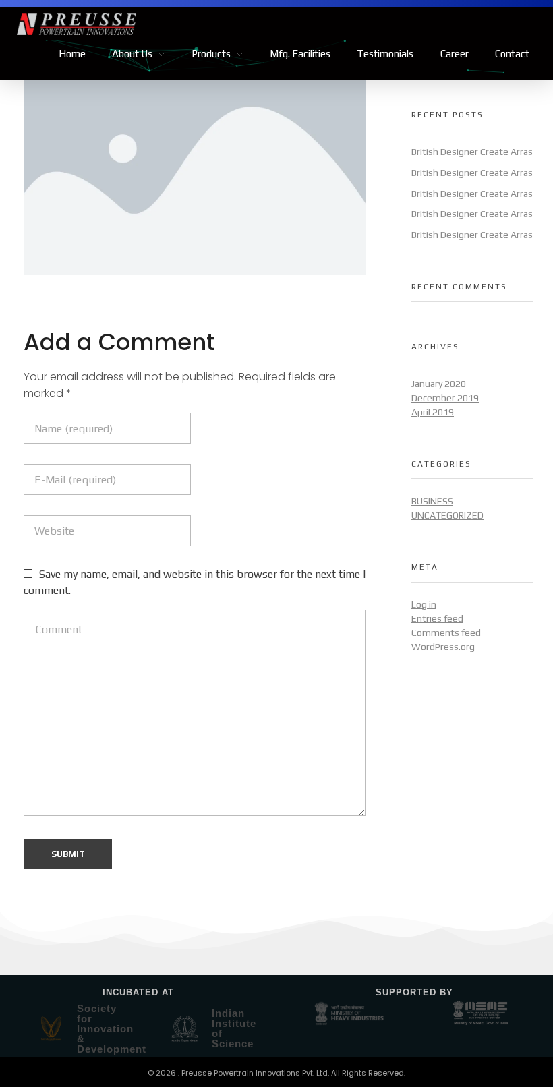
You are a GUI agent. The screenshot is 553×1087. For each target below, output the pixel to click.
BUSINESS (432, 501)
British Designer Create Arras (472, 151)
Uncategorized (447, 515)
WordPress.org (443, 646)
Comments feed (446, 632)
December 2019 (445, 397)
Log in (423, 604)
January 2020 (438, 383)
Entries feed (437, 618)
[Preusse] (146, 24)
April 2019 (432, 412)
